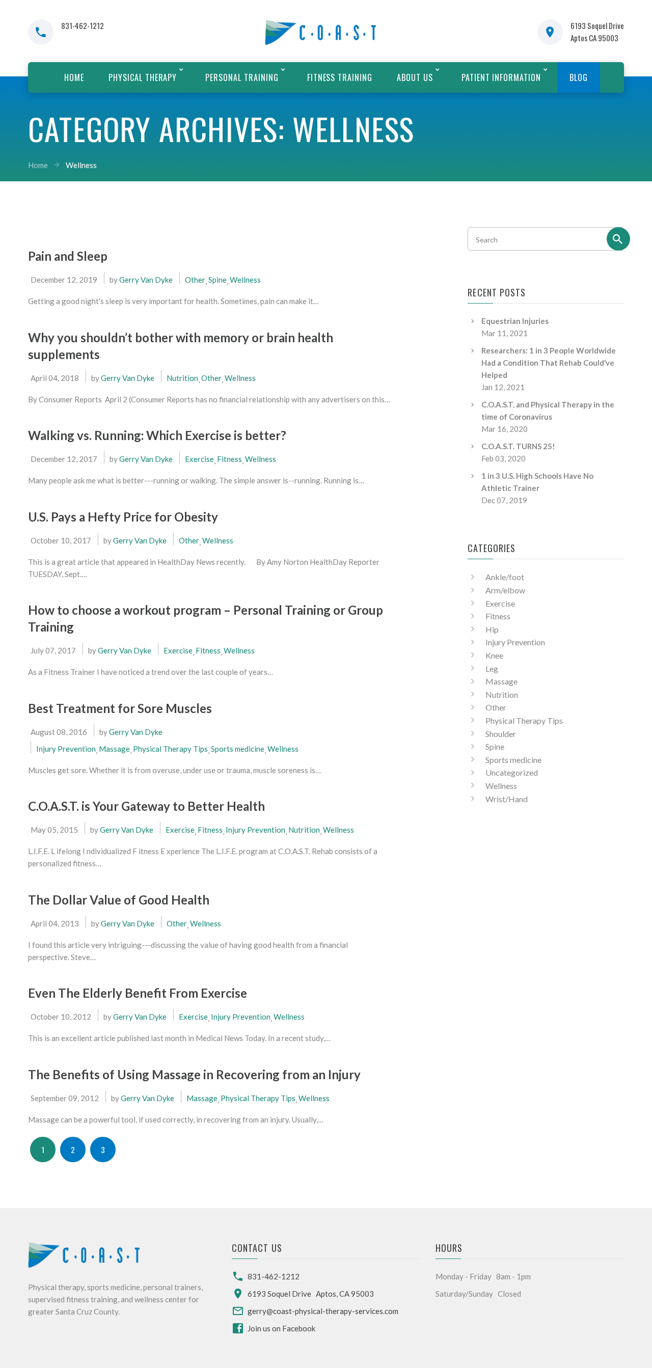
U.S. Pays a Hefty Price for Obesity (123, 516)
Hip (492, 629)
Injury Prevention (66, 748)
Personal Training (241, 77)
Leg (491, 668)
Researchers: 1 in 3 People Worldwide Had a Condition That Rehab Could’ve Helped (548, 362)
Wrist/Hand (506, 799)
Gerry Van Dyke (146, 279)
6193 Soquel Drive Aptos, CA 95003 (311, 1293)
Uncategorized (511, 772)
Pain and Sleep (67, 256)
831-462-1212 (82, 25)
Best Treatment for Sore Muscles (120, 708)
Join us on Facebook (281, 1328)
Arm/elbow (505, 590)
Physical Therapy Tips (170, 748)
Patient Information (501, 77)
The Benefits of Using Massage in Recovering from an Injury (194, 1074)
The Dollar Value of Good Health (118, 899)
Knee (494, 655)
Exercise (199, 458)
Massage (114, 748)
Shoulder (500, 733)
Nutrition (182, 377)
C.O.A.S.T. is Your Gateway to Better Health (146, 806)
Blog (578, 77)
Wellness (245, 279)
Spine (217, 279)
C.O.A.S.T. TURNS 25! (518, 446)
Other (195, 279)
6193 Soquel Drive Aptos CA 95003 (597, 31)
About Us (415, 77)
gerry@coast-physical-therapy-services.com (323, 1311)
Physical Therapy (142, 77)
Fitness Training (339, 77)
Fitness (229, 458)
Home (74, 77)
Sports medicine (237, 748)
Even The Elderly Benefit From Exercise (137, 993)
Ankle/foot (504, 577)
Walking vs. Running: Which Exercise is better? (157, 435)
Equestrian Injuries (515, 320)
